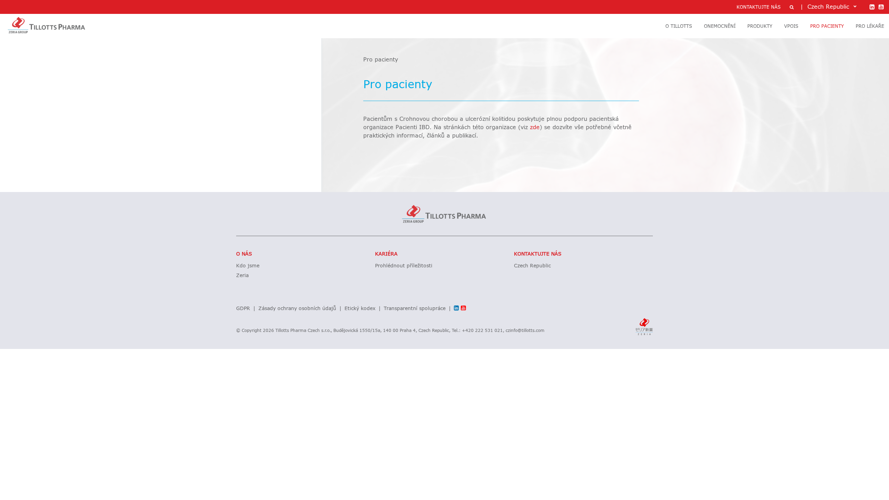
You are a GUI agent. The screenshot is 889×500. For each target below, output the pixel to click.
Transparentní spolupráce (415, 308)
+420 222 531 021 (482, 331)
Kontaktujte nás (538, 254)
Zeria (242, 275)
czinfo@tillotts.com (525, 331)
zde (535, 127)
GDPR (243, 308)
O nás (244, 254)
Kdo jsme (247, 266)
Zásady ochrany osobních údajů (297, 308)
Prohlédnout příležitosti (403, 266)
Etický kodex (359, 308)
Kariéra (386, 254)
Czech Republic (532, 266)
